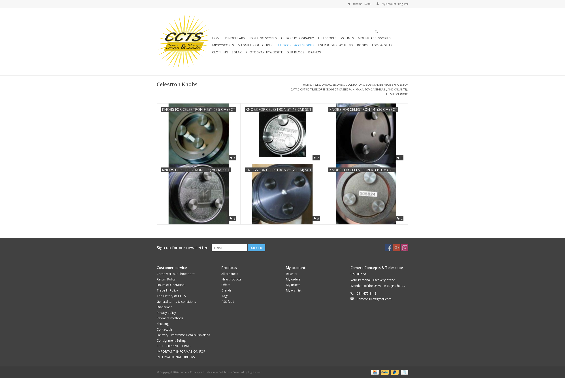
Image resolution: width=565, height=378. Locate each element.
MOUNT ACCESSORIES (374, 38)
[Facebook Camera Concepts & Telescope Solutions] (388, 247)
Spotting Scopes (263, 38)
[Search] (376, 31)
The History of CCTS (171, 296)
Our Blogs (295, 52)
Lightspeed (255, 372)
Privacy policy (166, 312)
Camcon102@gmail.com (374, 299)
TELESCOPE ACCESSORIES (295, 45)
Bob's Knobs (374, 85)
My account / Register (394, 4)
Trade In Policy (167, 290)
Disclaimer (164, 307)
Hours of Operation (171, 285)
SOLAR (237, 52)
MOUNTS (347, 38)
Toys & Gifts (381, 45)
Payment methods (170, 318)
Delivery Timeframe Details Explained (183, 335)
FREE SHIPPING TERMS (173, 346)
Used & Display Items (335, 45)
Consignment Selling (171, 340)
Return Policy (166, 279)
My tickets (293, 285)
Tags (224, 296)
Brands (314, 52)
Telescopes (327, 38)
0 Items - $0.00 (362, 4)
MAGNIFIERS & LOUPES (255, 45)
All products (229, 274)
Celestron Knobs (396, 94)
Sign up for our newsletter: (182, 247)
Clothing (220, 52)
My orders (293, 279)
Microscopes (223, 45)
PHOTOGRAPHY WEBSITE (264, 52)
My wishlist (293, 290)
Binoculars (235, 38)
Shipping (163, 324)
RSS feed (227, 301)
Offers (225, 285)
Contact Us (165, 329)
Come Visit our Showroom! (176, 274)
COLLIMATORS (355, 85)
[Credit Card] (374, 372)
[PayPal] (384, 372)
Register (292, 274)
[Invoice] (403, 372)
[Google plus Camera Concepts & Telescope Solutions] (396, 247)
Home (216, 38)
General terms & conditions (176, 301)
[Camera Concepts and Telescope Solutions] (184, 42)
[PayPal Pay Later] (394, 372)
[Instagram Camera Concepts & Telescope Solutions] (404, 247)
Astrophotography (297, 38)
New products (231, 279)
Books (362, 45)
